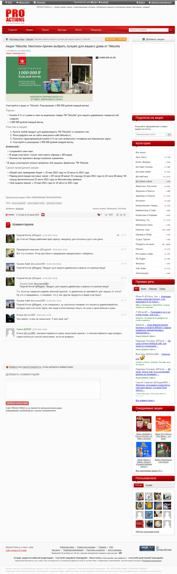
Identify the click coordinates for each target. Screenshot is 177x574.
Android (104, 2)
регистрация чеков (36, 203)
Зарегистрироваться (161, 2)
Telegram (40, 2)
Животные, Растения (146, 186)
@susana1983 (41, 283)
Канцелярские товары (146, 205)
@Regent (36, 268)
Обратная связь (67, 547)
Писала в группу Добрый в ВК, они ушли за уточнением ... (153, 343)
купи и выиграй (18, 203)
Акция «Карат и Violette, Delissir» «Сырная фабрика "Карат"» (144, 463)
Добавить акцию (154, 39)
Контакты (56, 550)
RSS (10, 2)
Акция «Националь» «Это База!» (163, 461)
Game (24, 329)
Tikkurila (29, 39)
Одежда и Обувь (144, 234)
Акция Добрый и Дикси (145, 336)
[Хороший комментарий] (122, 235)
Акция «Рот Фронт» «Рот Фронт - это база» (163, 436)
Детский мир (142, 176)
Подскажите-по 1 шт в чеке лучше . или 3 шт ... (153, 313)
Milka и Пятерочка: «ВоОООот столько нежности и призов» (153, 306)
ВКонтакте (24, 2)
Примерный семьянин (34, 249)
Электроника (142, 273)
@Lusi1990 (29, 333)
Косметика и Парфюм (146, 215)
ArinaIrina (20, 209)
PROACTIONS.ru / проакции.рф (15, 16)
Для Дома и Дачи (17, 39)
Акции (7, 39)
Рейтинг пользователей (147, 531)
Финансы (140, 263)
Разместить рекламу (86, 547)
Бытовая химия (143, 172)
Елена (26, 315)
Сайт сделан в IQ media (16, 550)
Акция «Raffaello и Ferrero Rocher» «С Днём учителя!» (143, 436)
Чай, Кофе (141, 268)
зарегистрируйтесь (31, 367)
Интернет (140, 201)
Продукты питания (145, 244)
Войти (142, 2)
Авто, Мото (141, 157)
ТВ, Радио (141, 259)
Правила (102, 547)
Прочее (139, 249)
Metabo (112, 39)
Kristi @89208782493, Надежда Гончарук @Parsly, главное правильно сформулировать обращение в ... (153, 329)
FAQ (111, 547)
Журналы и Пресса (145, 191)
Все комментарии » (145, 400)
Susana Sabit (31, 264)
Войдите (13, 367)
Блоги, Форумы (143, 162)
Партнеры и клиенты (96, 550)
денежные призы (54, 203)
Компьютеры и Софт (146, 210)
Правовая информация (73, 550)
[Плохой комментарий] (125, 235)
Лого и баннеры (115, 550)
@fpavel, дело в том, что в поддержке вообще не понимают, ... (153, 372)
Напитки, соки (142, 230)
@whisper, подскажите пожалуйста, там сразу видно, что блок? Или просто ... (153, 388)
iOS (95, 2)
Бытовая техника (144, 167)
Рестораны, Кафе (144, 254)
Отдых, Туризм (143, 239)
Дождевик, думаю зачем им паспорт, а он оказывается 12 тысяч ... (153, 299)
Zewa (120, 39)
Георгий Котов (29, 235)
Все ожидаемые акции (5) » (149, 471)
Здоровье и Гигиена (145, 196)
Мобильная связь (144, 225)
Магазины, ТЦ (142, 220)
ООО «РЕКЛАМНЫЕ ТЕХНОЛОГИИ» (44, 197)
